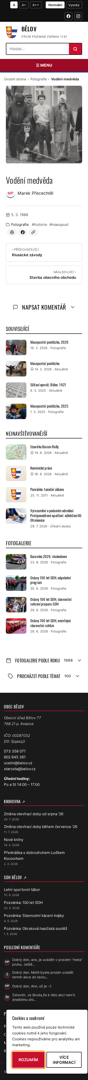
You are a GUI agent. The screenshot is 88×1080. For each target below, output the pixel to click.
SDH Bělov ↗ (15, 877)
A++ (36, 5)
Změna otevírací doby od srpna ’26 (33, 814)
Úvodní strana (15, 79)
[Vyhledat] (75, 48)
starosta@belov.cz (19, 768)
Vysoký (73, 5)
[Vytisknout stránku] (11, 232)
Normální (55, 5)
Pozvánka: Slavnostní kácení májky (34, 915)
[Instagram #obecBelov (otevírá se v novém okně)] (78, 16)
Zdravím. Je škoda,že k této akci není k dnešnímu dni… (43, 997)
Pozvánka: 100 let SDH (23, 902)
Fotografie (39, 79)
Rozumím (28, 1059)
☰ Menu (44, 65)
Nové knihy (13, 839)
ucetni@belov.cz (18, 763)
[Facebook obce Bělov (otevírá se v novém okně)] (68, 16)
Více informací (64, 1060)
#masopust (58, 224)
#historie (39, 224)
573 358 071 (15, 751)
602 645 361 (15, 757)
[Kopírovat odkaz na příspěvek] (33, 232)
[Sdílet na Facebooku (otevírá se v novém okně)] (22, 232)
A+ (24, 5)
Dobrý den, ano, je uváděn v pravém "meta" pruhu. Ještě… (47, 962)
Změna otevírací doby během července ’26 (40, 826)
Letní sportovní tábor (22, 889)
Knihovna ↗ (14, 801)
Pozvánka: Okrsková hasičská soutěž (35, 928)
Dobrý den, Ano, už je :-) (31, 986)
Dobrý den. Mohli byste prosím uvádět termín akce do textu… (42, 974)
